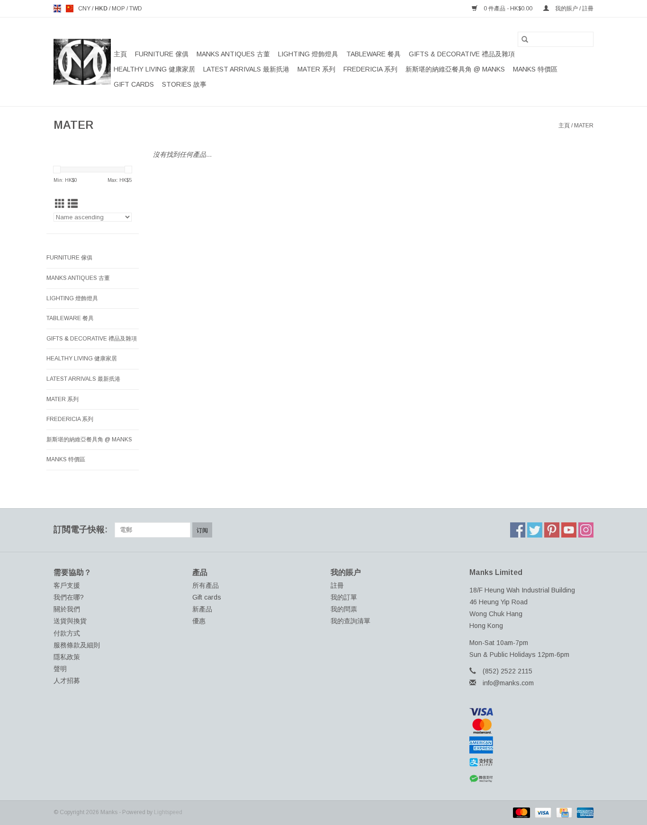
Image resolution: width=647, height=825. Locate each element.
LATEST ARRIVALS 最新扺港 (246, 69)
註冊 (337, 585)
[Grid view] (60, 203)
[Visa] (531, 712)
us (69, 8)
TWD (135, 8)
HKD (102, 8)
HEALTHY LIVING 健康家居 (154, 69)
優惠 (199, 621)
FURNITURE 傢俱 (162, 54)
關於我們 (67, 609)
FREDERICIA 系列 (370, 69)
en (57, 8)
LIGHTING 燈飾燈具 (308, 54)
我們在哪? (69, 597)
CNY (85, 8)
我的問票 (344, 609)
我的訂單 (344, 597)
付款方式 (67, 633)
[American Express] (531, 744)
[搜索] (525, 39)
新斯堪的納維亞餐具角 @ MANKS (455, 69)
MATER (583, 125)
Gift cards (134, 84)
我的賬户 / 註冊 (573, 8)
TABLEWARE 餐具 (373, 54)
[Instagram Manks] (585, 530)
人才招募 (67, 680)
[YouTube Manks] (568, 530)
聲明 (60, 669)
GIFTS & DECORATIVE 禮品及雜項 (462, 54)
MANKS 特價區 (535, 69)
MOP (119, 8)
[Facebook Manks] (517, 530)
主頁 (120, 54)
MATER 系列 (316, 69)
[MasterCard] (531, 726)
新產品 (202, 609)
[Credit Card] (563, 812)
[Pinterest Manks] (551, 530)
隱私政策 (67, 657)
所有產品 (205, 585)
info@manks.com (508, 683)
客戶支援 (67, 585)
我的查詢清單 (350, 621)
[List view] (73, 203)
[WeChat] (531, 778)
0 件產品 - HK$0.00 (508, 8)
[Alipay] (531, 762)
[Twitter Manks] (534, 530)
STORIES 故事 (184, 84)
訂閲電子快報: (81, 529)
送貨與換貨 (70, 621)
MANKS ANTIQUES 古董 (233, 54)
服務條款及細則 (77, 645)
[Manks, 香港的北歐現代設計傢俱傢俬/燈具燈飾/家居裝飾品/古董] (82, 62)
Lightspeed (168, 812)
